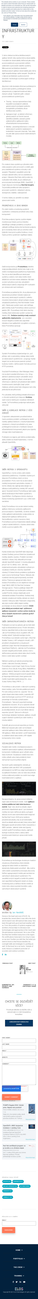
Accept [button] (14, 24)
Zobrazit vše (7, 1197)
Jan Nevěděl (18, 912)
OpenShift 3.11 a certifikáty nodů (29, 985)
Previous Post (7, 963)
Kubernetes (18, 1181)
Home (18, 1250)
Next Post (32, 963)
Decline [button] (23, 24)
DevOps (7, 1181)
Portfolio (18, 1259)
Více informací (30, 1119)
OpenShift (7, 1190)
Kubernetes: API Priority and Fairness (8, 986)
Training (18, 1276)
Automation (25, 1186)
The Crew (18, 1267)
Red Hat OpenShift (10, 1186)
